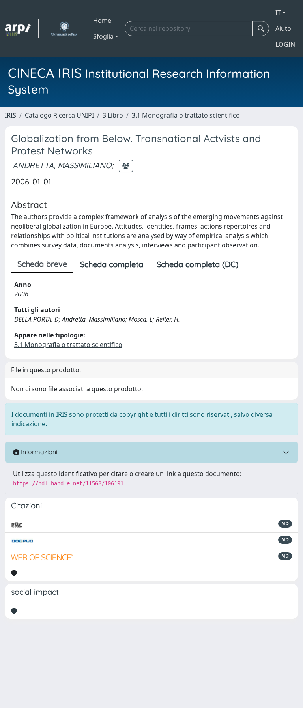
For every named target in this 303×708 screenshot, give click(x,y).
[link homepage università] (64, 28)
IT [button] (278, 12)
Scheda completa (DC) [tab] (197, 264)
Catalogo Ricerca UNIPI (59, 115)
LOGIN (285, 44)
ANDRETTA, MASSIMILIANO (62, 165)
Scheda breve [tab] (42, 264)
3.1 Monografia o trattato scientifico (186, 115)
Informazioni (38, 452)
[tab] (251, 264)
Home (102, 20)
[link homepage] (22, 28)
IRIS (10, 115)
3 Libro (113, 115)
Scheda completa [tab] (111, 264)
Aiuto (283, 28)
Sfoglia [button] (103, 36)
